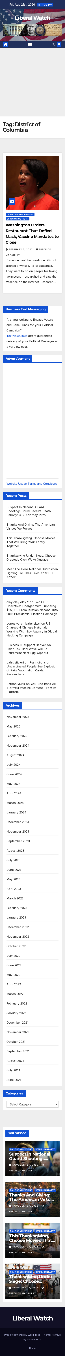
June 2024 (14, 774)
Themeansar (34, 1339)
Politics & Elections (21, 1149)
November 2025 (17, 717)
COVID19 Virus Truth (17, 219)
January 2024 (16, 812)
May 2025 (13, 726)
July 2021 (13, 1070)
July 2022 (13, 955)
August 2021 (15, 1061)
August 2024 (15, 755)
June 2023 (13, 869)
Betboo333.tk (15, 684)
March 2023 (14, 898)
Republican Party (45, 1149)
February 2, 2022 (21, 249)
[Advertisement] (32, 82)
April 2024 (13, 793)
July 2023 (13, 860)
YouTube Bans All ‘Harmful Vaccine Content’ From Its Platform (31, 688)
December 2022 (17, 927)
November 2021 (17, 1032)
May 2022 (13, 975)
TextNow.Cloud (16, 336)
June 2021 (13, 1080)
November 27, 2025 (25, 1164)
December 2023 (17, 822)
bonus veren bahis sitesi (23, 623)
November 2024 (18, 745)
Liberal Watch (32, 18)
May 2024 (13, 784)
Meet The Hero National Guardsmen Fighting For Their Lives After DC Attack (32, 573)
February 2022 (16, 1003)
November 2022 (17, 936)
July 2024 (13, 764)
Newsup (56, 1334)
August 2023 (15, 850)
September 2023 (18, 841)
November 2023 (17, 831)
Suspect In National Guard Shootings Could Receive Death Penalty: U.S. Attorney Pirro (28, 511)
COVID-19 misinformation (20, 214)
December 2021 (17, 1022)
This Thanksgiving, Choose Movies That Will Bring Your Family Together (30, 542)
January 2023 (16, 917)
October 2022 (16, 946)
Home (32, 1348)
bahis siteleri (15, 662)
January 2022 (16, 1013)
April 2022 (13, 984)
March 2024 (15, 803)
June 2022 (13, 965)
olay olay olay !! (17, 602)
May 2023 (13, 879)
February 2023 (16, 908)
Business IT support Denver (26, 645)
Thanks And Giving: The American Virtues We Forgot (32, 1199)
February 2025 (16, 736)
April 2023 (13, 889)
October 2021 (15, 1041)
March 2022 (14, 994)
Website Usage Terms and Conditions (31, 483)
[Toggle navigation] (30, 44)
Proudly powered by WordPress (22, 1334)
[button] (53, 44)
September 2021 (17, 1051)
